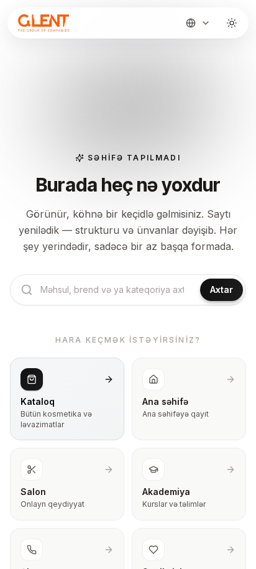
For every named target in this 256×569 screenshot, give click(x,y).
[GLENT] (42, 23)
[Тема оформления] (232, 23)
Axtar (221, 289)
